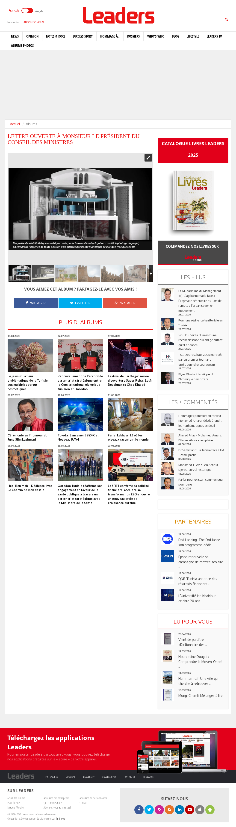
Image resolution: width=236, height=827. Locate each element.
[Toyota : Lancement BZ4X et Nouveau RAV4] (80, 414)
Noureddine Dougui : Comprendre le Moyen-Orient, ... (201, 661)
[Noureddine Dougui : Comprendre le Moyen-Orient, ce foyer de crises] (167, 655)
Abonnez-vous (34, 22)
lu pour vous (193, 621)
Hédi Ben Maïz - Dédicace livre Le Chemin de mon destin (30, 488)
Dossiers (133, 36)
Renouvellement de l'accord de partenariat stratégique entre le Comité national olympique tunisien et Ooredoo (80, 382)
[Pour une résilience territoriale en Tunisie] (167, 323)
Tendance (148, 776)
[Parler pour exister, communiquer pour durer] (167, 483)
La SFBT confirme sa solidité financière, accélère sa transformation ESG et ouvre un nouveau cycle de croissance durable (129, 494)
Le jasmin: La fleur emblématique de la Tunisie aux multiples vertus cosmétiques (28, 382)
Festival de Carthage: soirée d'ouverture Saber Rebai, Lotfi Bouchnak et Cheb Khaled (130, 380)
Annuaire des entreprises (56, 798)
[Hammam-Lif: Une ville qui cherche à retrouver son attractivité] (167, 677)
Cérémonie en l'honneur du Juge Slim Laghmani (27, 437)
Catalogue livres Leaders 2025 (193, 149)
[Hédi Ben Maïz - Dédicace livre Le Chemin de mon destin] (30, 464)
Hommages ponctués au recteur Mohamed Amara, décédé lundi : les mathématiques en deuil (200, 420)
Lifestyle (193, 36)
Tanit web (60, 818)
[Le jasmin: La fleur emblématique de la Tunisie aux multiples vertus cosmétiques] (30, 355)
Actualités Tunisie (16, 798)
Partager (37, 303)
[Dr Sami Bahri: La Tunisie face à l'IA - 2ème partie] (167, 453)
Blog (175, 36)
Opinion (32, 36)
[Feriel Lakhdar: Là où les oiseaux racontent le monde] (130, 414)
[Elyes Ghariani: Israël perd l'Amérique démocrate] (167, 377)
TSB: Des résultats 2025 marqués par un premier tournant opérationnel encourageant (200, 359)
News (15, 36)
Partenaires (51, 776)
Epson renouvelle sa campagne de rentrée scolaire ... (200, 562)
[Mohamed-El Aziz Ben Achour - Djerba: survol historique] (167, 468)
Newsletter (13, 22)
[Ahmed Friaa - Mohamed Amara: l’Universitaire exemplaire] (167, 438)
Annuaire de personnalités (93, 798)
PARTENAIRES (193, 521)
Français (14, 10)
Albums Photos (22, 45)
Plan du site (13, 803)
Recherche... (169, 14)
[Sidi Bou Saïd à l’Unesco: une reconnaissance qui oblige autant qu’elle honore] (167, 338)
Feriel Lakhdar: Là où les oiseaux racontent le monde (128, 437)
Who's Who (155, 36)
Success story (83, 36)
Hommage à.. (110, 36)
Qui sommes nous (53, 803)
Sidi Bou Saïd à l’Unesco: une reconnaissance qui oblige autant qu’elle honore (200, 340)
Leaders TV (214, 36)
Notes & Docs (55, 36)
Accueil (15, 124)
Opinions (130, 776)
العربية (39, 10)
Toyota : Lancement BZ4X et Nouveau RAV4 (78, 437)
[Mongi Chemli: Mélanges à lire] (167, 694)
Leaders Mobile (15, 807)
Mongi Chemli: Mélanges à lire (200, 695)
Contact (83, 803)
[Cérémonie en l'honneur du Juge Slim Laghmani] (30, 414)
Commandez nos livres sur (193, 246)
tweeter (82, 303)
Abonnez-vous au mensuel (57, 807)
